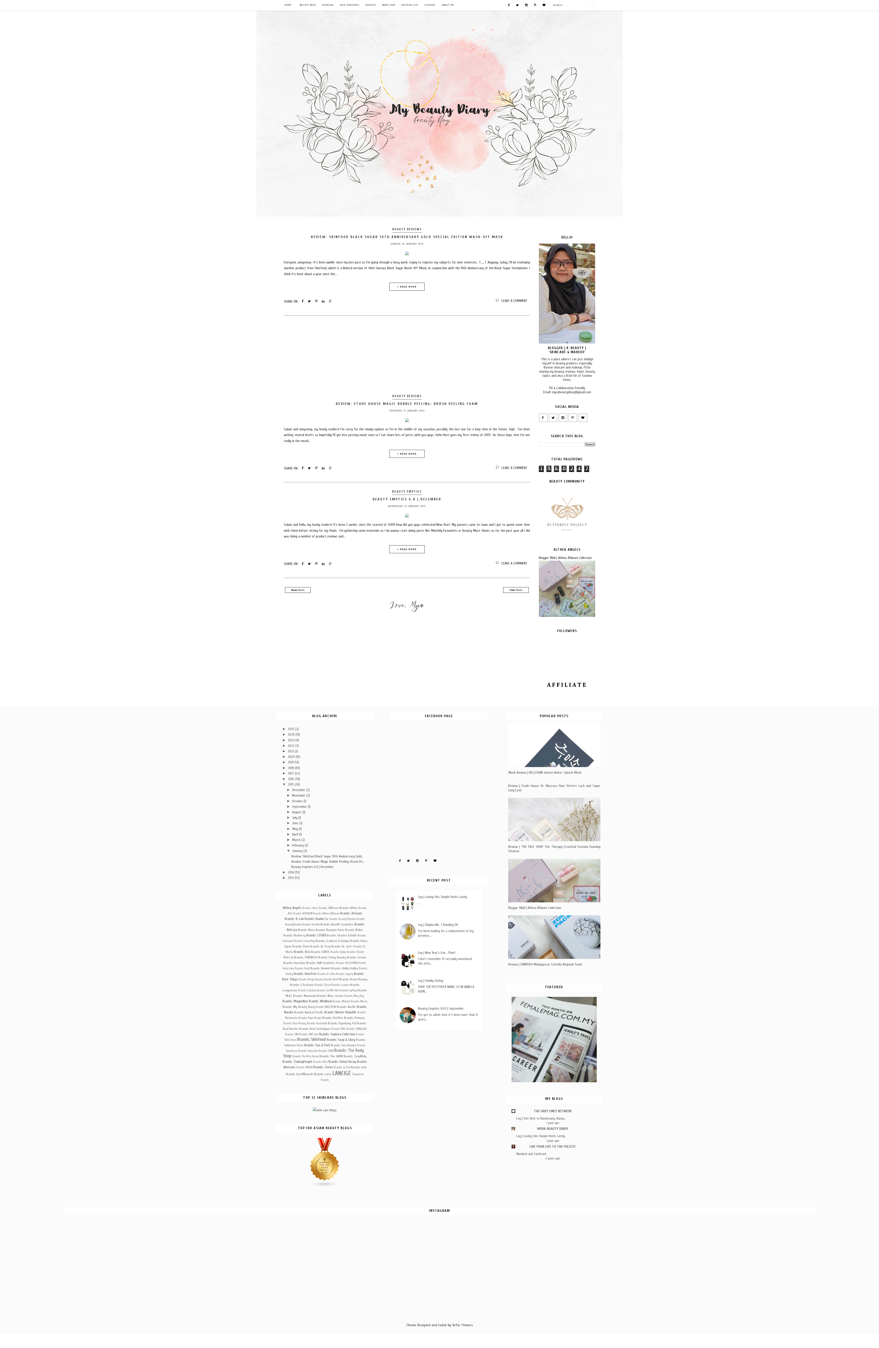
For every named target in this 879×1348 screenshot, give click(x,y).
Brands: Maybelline (295, 1001)
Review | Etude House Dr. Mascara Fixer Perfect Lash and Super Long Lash (554, 788)
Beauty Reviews (407, 229)
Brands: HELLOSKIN (346, 963)
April (295, 834)
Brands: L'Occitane (302, 985)
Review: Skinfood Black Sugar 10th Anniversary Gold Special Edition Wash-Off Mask (407, 237)
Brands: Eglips (338, 952)
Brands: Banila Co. (316, 919)
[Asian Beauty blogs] (325, 1186)
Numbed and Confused (531, 1154)
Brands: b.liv (358, 1067)
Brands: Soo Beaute (343, 1045)
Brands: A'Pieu (348, 908)
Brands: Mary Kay (354, 996)
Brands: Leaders (341, 985)
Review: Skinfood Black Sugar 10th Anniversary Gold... (327, 856)
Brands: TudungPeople (297, 1062)
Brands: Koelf (331, 979)
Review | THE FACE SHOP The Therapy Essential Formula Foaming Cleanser (554, 849)
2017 (291, 773)
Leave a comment (515, 301)
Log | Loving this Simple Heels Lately (442, 897)
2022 (291, 746)
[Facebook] (508, 5)
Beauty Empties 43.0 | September (441, 1008)
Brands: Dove (301, 946)
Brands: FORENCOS (305, 957)
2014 (291, 872)
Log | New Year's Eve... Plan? (437, 953)
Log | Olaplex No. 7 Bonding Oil (438, 925)
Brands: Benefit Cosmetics (337, 924)
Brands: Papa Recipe (310, 1018)
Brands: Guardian (294, 963)
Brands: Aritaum (351, 913)
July (295, 818)
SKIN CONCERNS (349, 4)
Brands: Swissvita (308, 1050)
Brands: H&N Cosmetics (320, 963)
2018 (291, 768)
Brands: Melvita (341, 1001)
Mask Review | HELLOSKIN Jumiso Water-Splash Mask (544, 772)
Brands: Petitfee (332, 1018)
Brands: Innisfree (305, 974)
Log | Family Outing (430, 981)
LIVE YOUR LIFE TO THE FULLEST (552, 1147)
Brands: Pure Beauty (294, 1023)
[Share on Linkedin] (323, 301)
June (295, 823)
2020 (292, 757)
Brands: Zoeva (323, 1067)
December (299, 790)
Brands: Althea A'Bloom (326, 913)
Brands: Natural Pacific (308, 1012)
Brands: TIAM (326, 1050)
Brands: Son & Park (317, 1045)
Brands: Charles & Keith (342, 935)
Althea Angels (292, 908)
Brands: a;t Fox (342, 1067)
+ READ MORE (407, 286)
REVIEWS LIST (410, 4)
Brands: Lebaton (307, 990)
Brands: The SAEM (331, 1056)
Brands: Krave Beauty (353, 979)
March (296, 840)
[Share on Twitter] (309, 301)
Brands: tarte (322, 1074)
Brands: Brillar (354, 930)
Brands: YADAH (304, 1067)
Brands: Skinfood (311, 1039)
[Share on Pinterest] (316, 301)
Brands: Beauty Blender (342, 919)
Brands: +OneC (310, 908)
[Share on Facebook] (302, 301)
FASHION (430, 4)
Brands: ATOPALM (302, 913)
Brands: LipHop (348, 990)
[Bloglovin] (544, 5)
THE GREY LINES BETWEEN (552, 1111)
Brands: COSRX (316, 935)
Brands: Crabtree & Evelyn (332, 941)
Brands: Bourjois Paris (330, 930)
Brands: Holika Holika (344, 968)
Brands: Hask (302, 968)
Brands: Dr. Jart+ (342, 946)
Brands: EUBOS (320, 952)
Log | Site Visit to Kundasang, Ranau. (540, 1118)
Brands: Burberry (294, 935)
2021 (291, 751)
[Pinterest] (535, 5)
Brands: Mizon (359, 1001)
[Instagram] (526, 5)
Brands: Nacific (346, 1007)
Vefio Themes (462, 1325)
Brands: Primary (354, 1018)
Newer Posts (297, 590)
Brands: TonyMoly (355, 1056)
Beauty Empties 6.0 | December (407, 499)
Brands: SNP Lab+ (309, 1034)
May (295, 829)
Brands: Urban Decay (342, 1062)
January (298, 851)
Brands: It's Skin (326, 974)
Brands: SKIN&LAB (357, 1029)
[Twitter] (517, 5)
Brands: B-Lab (294, 919)
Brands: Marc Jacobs (330, 996)
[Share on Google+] (330, 301)
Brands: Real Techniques (315, 1029)
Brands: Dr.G (302, 952)
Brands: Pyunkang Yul (342, 1023)
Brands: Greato (356, 957)
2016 (291, 779)
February (298, 845)
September (300, 807)
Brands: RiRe (338, 1029)
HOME (288, 4)
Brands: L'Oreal (323, 985)
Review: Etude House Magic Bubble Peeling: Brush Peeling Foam (407, 404)
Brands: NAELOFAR (326, 1007)
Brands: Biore (306, 930)
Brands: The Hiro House (306, 1056)
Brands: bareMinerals (299, 1074)
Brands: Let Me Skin (328, 990)
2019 (291, 762)
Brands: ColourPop (304, 941)
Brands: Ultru (320, 1061)
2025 (291, 729)
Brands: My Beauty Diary (299, 1007)
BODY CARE (389, 4)
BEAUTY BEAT (308, 4)
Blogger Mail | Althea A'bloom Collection (565, 558)
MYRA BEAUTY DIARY (552, 1129)
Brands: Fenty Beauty (332, 957)
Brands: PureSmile (317, 1023)
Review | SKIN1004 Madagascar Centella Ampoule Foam (545, 964)
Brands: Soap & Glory (341, 1040)
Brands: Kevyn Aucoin (310, 979)
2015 (291, 784)
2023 (291, 740)
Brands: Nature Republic (340, 1012)
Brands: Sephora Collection (337, 1034)
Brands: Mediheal (320, 1001)
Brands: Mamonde (304, 996)
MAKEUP (371, 4)
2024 (292, 734)
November (299, 795)
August (297, 812)
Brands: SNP (292, 1034)
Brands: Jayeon (344, 974)
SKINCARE (328, 4)
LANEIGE (341, 1073)
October (298, 801)
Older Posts (516, 590)
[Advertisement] (407, 355)
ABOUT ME (448, 4)
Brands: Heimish (320, 968)
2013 (291, 878)
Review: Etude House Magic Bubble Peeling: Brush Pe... (328, 862)
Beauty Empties (407, 492)
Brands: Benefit (311, 924)
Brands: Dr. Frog (320, 946)
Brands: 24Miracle (329, 908)
